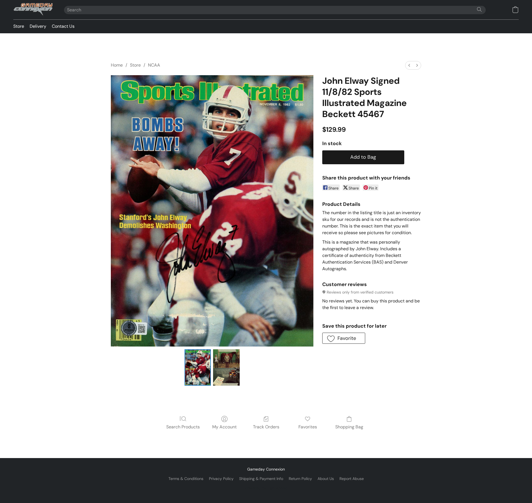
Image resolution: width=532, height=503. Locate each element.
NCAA (154, 65)
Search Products (183, 427)
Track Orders (266, 427)
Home (117, 65)
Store (18, 26)
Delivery (38, 26)
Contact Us (63, 26)
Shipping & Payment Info (261, 478)
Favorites (307, 427)
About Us (326, 478)
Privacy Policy (221, 478)
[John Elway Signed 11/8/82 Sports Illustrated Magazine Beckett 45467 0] (198, 367)
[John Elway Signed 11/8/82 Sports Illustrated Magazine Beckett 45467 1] (226, 367)
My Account (224, 427)
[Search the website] (479, 9)
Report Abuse (351, 478)
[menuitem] (409, 65)
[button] (33, 10)
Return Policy (300, 478)
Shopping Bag (349, 427)
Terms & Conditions (185, 478)
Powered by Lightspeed (266, 488)
